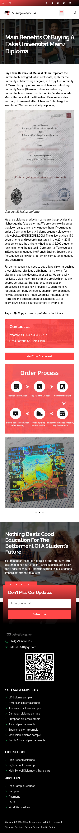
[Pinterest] (70, 3)
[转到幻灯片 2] (39, 512)
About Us (12, 778)
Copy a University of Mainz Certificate (40, 313)
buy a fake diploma (52, 266)
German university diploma (30, 231)
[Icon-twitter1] (52, 3)
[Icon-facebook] (47, 3)
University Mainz (15, 89)
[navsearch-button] (73, 12)
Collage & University (21, 690)
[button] (61, 13)
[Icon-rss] (64, 3)
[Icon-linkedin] (58, 3)
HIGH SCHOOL (15, 752)
